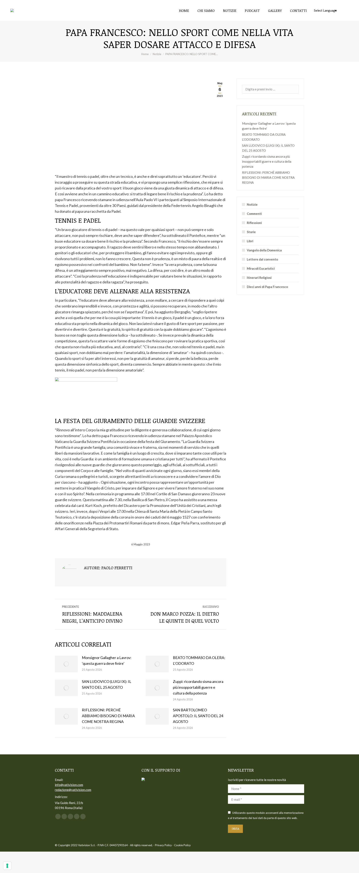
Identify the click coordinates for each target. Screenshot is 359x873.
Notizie (252, 204)
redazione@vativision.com (73, 790)
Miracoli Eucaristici (261, 268)
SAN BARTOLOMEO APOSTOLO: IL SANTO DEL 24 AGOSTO (198, 716)
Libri (250, 241)
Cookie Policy (182, 845)
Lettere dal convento (262, 259)
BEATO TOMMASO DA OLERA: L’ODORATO (199, 660)
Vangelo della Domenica (264, 250)
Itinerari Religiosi (259, 277)
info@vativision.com (69, 785)
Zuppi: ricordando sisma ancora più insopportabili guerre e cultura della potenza (198, 687)
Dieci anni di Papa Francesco (267, 287)
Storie (251, 232)
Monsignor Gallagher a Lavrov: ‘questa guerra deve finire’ (107, 660)
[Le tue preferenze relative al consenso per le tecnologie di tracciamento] (7, 866)
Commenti (254, 213)
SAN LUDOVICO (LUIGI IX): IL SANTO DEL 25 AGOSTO (106, 684)
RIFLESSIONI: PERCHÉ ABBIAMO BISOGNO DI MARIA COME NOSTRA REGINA (108, 716)
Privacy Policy (163, 845)
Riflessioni (254, 223)
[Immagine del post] (66, 664)
